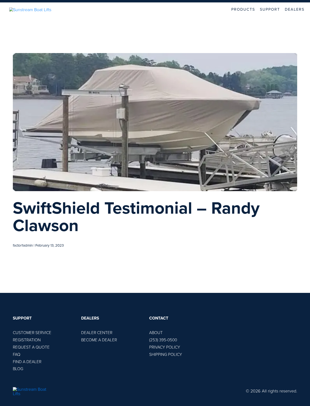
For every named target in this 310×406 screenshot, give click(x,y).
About (156, 332)
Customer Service (32, 332)
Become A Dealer (99, 340)
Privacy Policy (164, 347)
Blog (18, 368)
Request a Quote (31, 347)
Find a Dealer (27, 361)
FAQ (16, 354)
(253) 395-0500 (163, 340)
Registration (27, 340)
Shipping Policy (165, 354)
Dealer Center (96, 332)
